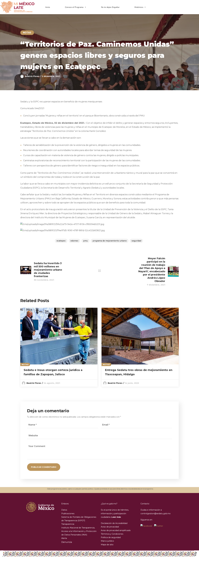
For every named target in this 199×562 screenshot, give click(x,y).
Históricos (138, 7)
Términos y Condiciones (112, 534)
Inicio (47, 7)
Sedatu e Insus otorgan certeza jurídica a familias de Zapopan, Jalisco (53, 372)
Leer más (116, 517)
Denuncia (66, 542)
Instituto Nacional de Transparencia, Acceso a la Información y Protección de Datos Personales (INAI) (79, 531)
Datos (64, 510)
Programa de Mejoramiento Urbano (110, 241)
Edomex (74, 241)
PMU (85, 241)
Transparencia (67, 524)
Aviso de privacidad (110, 527)
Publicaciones (67, 513)
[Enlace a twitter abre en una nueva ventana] (158, 526)
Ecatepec (61, 241)
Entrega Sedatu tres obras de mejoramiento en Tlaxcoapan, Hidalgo (138, 372)
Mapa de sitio (107, 544)
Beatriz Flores (32, 76)
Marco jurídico (107, 541)
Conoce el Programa (74, 7)
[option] (59, 347)
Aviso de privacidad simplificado (116, 530)
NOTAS (27, 32)
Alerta (64, 538)
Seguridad (136, 241)
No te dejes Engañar (110, 7)
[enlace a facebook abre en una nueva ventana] (147, 526)
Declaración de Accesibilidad (114, 523)
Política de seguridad (111, 537)
